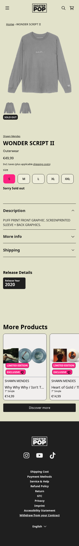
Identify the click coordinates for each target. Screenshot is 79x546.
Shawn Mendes (11, 136)
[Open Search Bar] (63, 8)
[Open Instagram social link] (26, 455)
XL (53, 179)
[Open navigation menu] (7, 8)
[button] (39, 236)
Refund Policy (39, 486)
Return (39, 491)
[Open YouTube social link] (39, 455)
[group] (9, 108)
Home (10, 24)
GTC (39, 496)
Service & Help (39, 481)
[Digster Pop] (39, 8)
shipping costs (41, 164)
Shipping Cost (39, 471)
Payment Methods (39, 476)
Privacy (39, 501)
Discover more (39, 408)
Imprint (39, 506)
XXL (67, 179)
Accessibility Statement (39, 510)
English (37, 526)
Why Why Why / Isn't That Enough (25, 387)
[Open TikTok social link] (52, 455)
